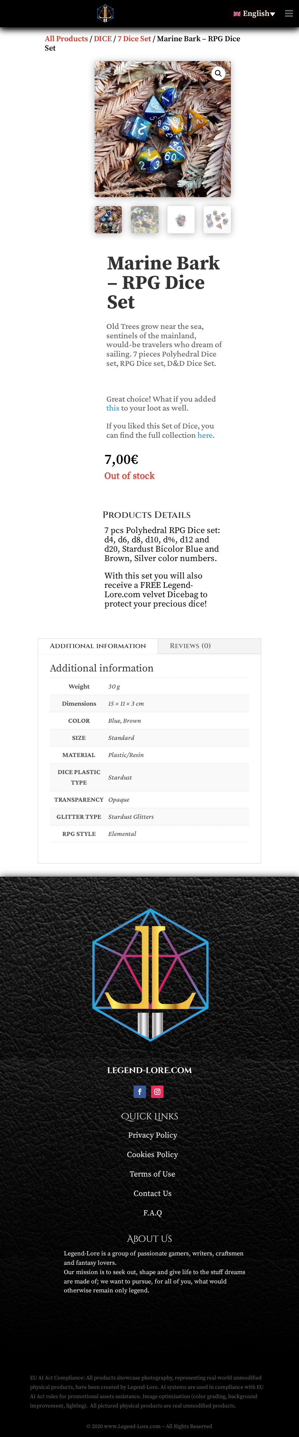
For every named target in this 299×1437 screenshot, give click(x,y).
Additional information (98, 646)
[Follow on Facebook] (140, 1092)
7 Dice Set (134, 39)
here (205, 435)
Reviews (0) (190, 646)
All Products (66, 39)
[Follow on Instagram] (157, 1092)
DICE (103, 39)
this (113, 408)
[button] (218, 73)
